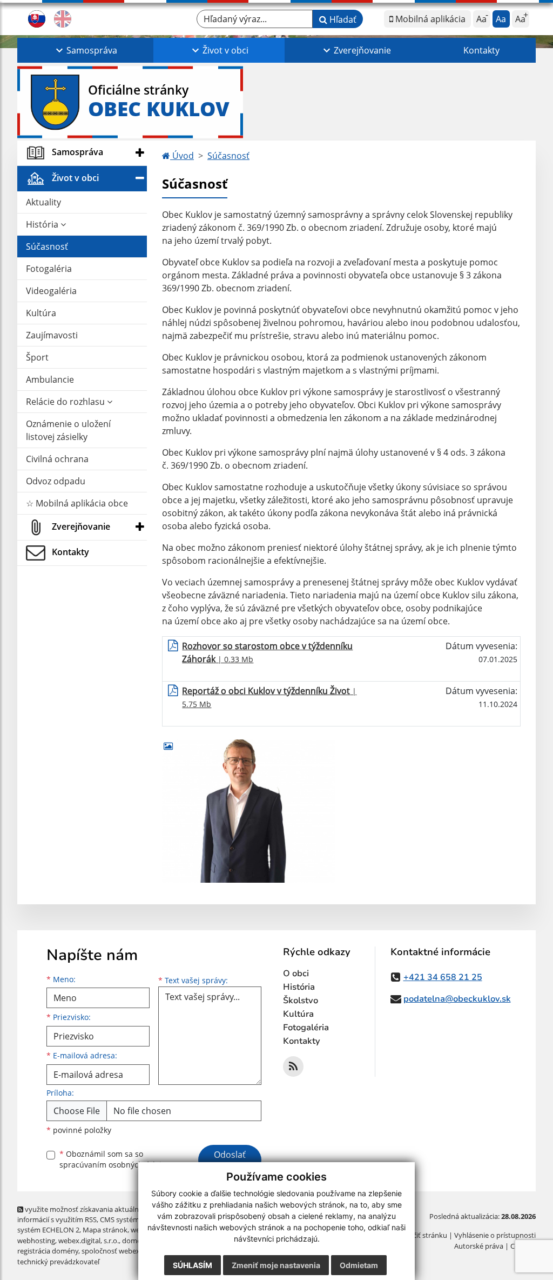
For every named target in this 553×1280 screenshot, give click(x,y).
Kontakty (481, 50)
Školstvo (300, 1000)
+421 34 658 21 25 (442, 977)
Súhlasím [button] (192, 1265)
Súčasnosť (47, 246)
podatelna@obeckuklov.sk (457, 999)
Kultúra (41, 313)
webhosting (36, 1240)
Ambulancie (50, 379)
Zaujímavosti (52, 335)
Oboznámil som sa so (114, 1159)
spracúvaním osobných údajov (114, 1164)
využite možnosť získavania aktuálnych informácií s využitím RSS (83, 1214)
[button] (85, 50)
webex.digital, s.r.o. (88, 1240)
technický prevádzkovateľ (58, 1261)
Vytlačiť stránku (422, 1235)
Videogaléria (51, 291)
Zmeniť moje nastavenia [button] (276, 1265)
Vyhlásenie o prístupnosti (495, 1235)
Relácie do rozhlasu (66, 402)
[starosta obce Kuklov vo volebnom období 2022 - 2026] (248, 811)
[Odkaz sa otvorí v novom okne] (293, 1066)
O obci (296, 973)
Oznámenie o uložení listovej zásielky (68, 430)
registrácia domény (47, 1251)
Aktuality (43, 202)
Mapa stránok (105, 1230)
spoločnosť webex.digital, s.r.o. (130, 1251)
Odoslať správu (230, 1161)
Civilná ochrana (57, 459)
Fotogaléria (49, 269)
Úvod (182, 156)
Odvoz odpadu (55, 481)
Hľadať (341, 19)
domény (135, 1240)
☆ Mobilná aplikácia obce (77, 503)
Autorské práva (478, 1246)
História (43, 224)
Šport (37, 357)
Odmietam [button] (359, 1265)
